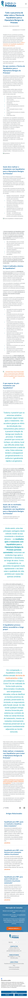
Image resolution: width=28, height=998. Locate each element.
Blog (14, 965)
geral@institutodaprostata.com (14, 950)
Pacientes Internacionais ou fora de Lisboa (14, 963)
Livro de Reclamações (14, 969)
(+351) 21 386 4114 (14, 947)
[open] (26, 4)
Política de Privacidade (14, 967)
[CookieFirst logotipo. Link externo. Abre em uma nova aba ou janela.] (1, 978)
